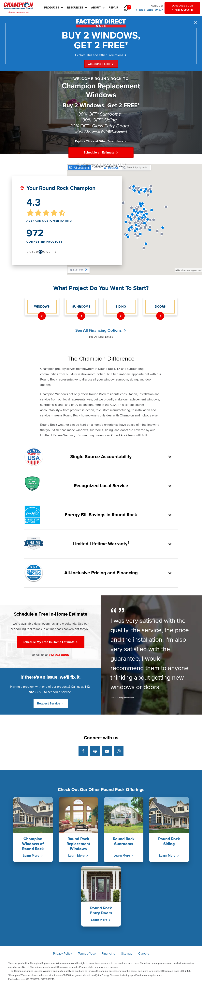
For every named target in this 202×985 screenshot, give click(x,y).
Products (51, 7)
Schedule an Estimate (99, 152)
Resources (75, 7)
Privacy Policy (62, 954)
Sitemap (126, 954)
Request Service (49, 703)
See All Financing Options (99, 330)
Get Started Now (99, 64)
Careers (143, 954)
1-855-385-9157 (149, 8)
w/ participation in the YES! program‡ (101, 132)
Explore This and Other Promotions (99, 55)
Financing (108, 954)
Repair (113, 7)
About (96, 7)
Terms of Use (87, 954)
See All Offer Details (101, 336)
